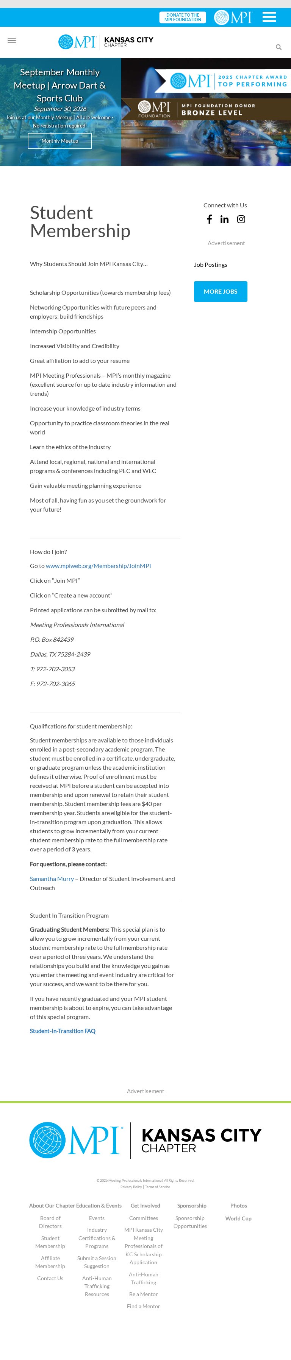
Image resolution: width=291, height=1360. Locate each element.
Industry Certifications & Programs (97, 1237)
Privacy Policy (131, 1187)
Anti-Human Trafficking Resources (97, 1286)
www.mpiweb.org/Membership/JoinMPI (98, 565)
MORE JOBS (221, 291)
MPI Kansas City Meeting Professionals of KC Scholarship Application (143, 1245)
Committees (143, 1218)
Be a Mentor (143, 1294)
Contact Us (50, 1278)
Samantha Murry (52, 878)
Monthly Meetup (60, 141)
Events (97, 1218)
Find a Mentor (143, 1306)
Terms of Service (157, 1187)
